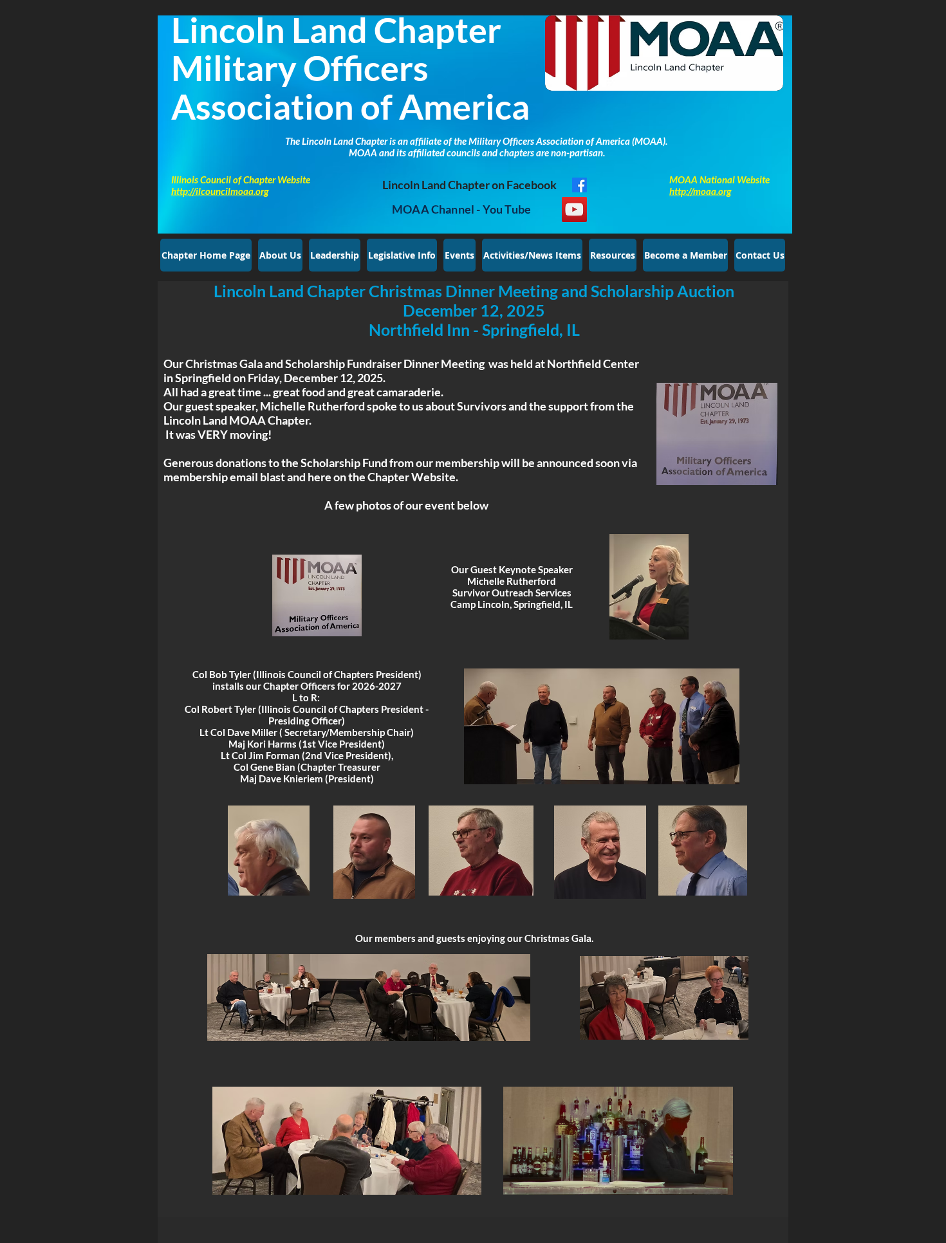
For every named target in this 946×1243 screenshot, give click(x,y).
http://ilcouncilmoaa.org (219, 191)
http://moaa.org (700, 191)
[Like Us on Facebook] (579, 185)
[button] (334, 255)
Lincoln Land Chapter (336, 30)
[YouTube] (574, 209)
